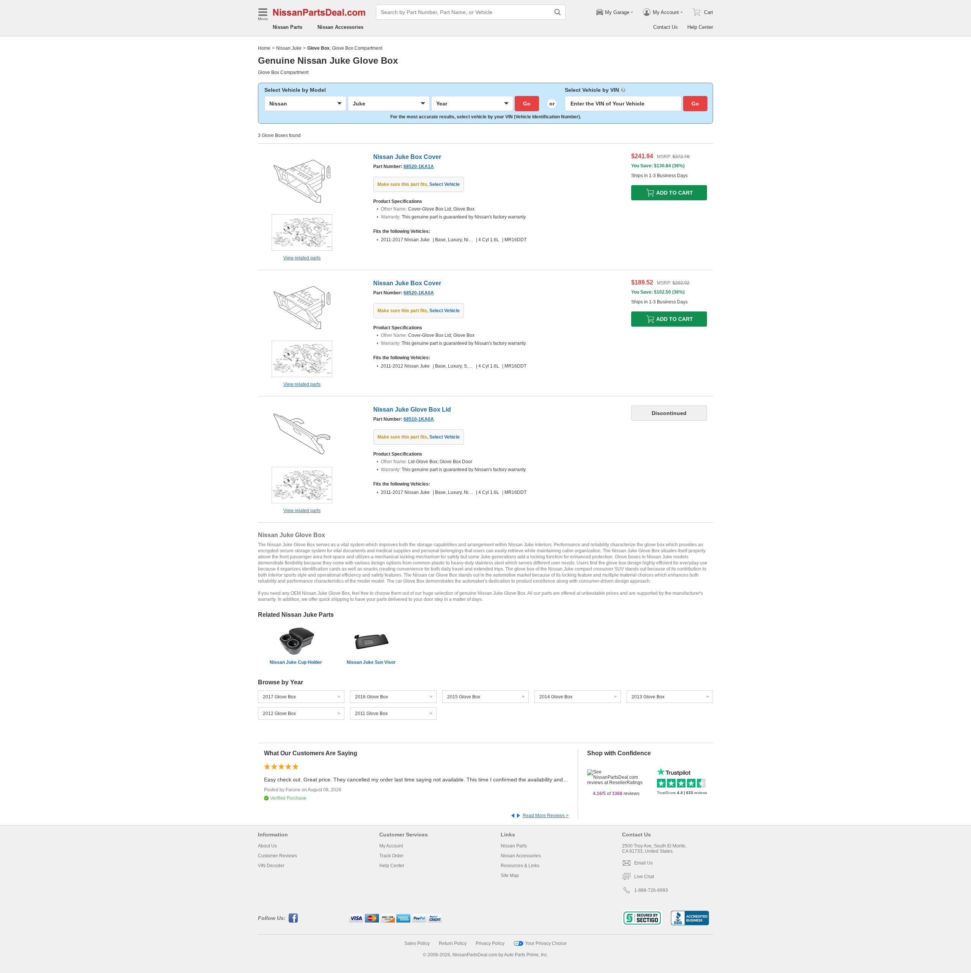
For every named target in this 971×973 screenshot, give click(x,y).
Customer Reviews (277, 855)
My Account (391, 846)
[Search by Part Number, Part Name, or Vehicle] (557, 12)
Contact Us (665, 27)
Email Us (643, 863)
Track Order (391, 855)
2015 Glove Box (463, 696)
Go (527, 104)
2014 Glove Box (555, 696)
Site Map (510, 875)
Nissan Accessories (340, 27)
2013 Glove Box (648, 696)
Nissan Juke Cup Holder (296, 662)
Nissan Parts (287, 27)
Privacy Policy (490, 943)
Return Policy (453, 943)
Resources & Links (520, 865)
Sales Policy (417, 943)
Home (264, 48)
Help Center (700, 27)
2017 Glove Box (279, 696)
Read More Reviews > (546, 815)
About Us (267, 846)
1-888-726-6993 (651, 890)
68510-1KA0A (419, 419)
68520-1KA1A (419, 166)
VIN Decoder (271, 865)
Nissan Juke (289, 48)
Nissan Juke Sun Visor (371, 662)
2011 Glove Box (371, 713)
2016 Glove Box (371, 696)
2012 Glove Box (279, 713)
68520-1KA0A (419, 293)
